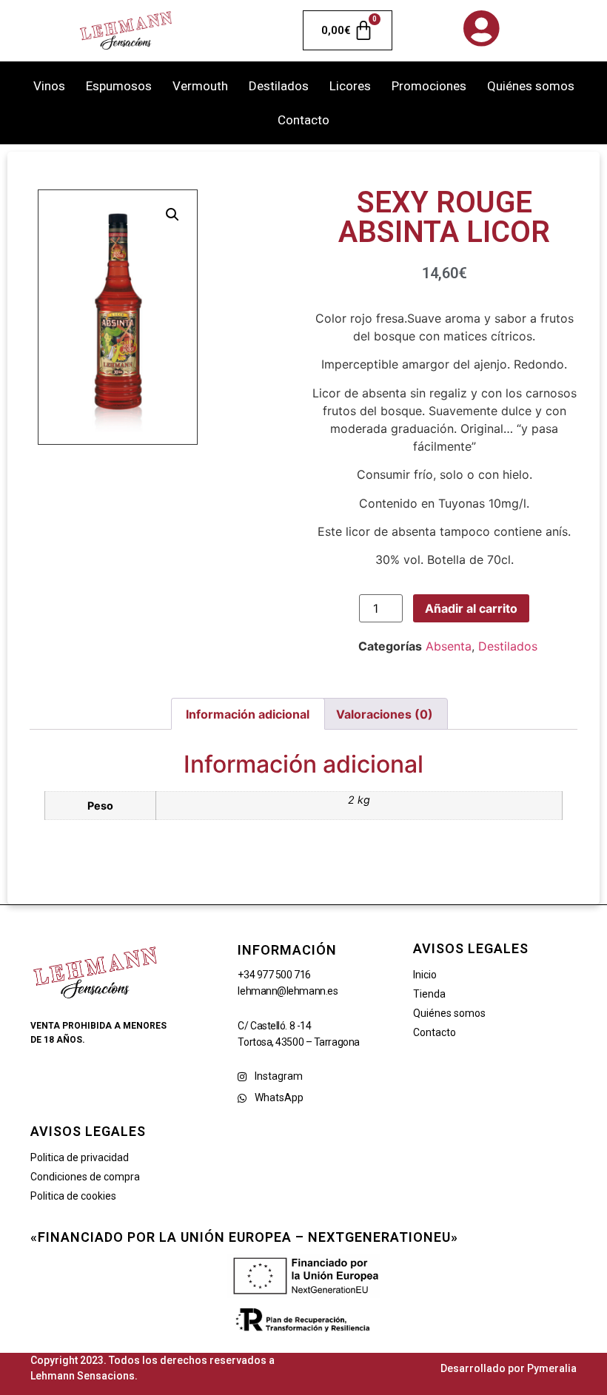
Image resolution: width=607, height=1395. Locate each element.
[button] (172, 214)
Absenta (449, 646)
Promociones (429, 85)
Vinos (49, 85)
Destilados (279, 85)
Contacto (303, 119)
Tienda (429, 994)
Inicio (425, 975)
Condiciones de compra (85, 1177)
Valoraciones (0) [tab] (384, 714)
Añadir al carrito (471, 608)
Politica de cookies (73, 1196)
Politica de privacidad (79, 1157)
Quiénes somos (530, 85)
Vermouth (200, 85)
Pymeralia (552, 1368)
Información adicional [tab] (247, 714)
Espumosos (119, 85)
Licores (350, 85)
